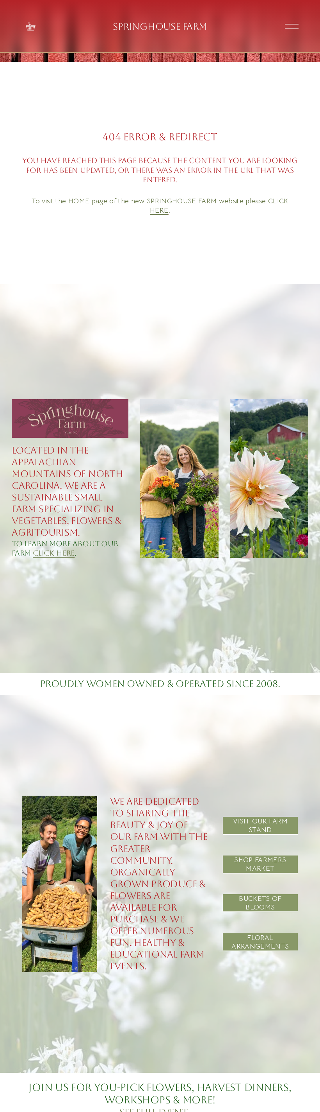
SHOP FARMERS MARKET (260, 864)
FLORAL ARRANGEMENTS (260, 942)
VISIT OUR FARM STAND (260, 825)
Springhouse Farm (160, 26)
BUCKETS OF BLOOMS (260, 902)
